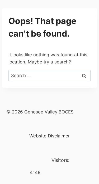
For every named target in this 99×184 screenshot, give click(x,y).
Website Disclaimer (49, 135)
